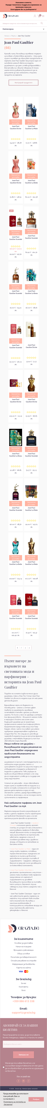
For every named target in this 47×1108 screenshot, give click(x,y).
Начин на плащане (23, 947)
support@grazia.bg (23, 1012)
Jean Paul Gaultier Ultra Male (21, 870)
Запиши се (24, 1055)
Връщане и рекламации (24, 950)
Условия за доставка (23, 943)
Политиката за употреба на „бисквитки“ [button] (14, 1103)
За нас (23, 983)
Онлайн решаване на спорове (23, 961)
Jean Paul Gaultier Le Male (20, 849)
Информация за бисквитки (23, 964)
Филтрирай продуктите (23, 83)
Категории (8, 29)
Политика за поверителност (24, 957)
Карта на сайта (23, 968)
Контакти (23, 987)
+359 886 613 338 (23, 1001)
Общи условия (23, 954)
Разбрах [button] (36, 1099)
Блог (24, 990)
